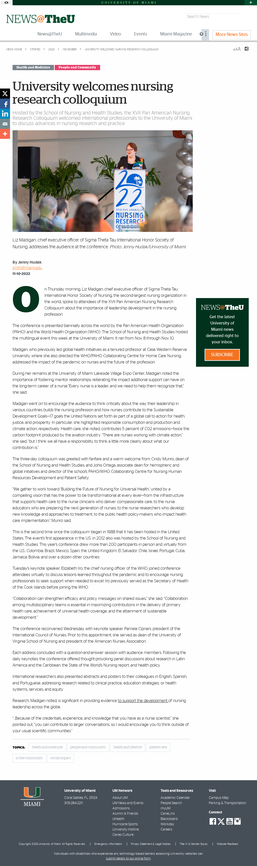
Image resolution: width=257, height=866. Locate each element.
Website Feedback (227, 844)
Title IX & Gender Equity (194, 844)
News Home (14, 49)
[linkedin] (5, 114)
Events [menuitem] (140, 34)
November (69, 49)
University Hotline (125, 829)
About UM (119, 798)
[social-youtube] (229, 821)
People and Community (77, 67)
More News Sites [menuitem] (232, 34)
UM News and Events (127, 803)
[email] (5, 124)
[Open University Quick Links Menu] (250, 2)
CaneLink (168, 813)
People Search (171, 803)
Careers (166, 829)
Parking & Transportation (227, 803)
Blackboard (169, 819)
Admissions (121, 808)
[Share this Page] (243, 52)
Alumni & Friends (125, 813)
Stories (34, 49)
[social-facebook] (213, 821)
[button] (246, 852)
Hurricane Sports (125, 824)
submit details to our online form (128, 858)
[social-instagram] (237, 821)
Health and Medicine (33, 67)
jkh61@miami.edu (27, 268)
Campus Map (219, 798)
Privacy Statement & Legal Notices (151, 844)
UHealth (118, 819)
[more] (5, 134)
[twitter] (5, 94)
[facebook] (5, 104)
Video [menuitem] (115, 34)
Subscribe (222, 355)
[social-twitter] (221, 821)
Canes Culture (123, 835)
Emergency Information (108, 844)
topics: (19, 747)
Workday (167, 824)
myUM (165, 808)
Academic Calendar (175, 798)
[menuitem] (205, 34)
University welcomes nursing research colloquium (121, 49)
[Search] (246, 17)
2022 (51, 49)
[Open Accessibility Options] (6, 2)
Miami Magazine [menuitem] (176, 34)
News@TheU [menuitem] (49, 34)
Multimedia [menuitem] (86, 34)
